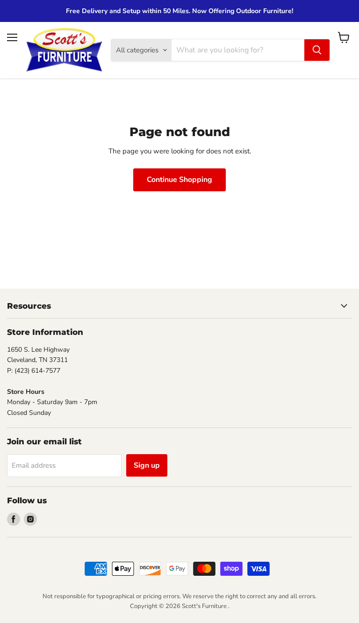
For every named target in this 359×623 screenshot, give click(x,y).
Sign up (147, 465)
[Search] (317, 50)
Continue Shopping (179, 179)
